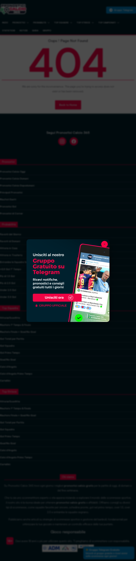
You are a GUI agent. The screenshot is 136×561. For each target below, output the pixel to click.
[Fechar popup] (104, 244)
